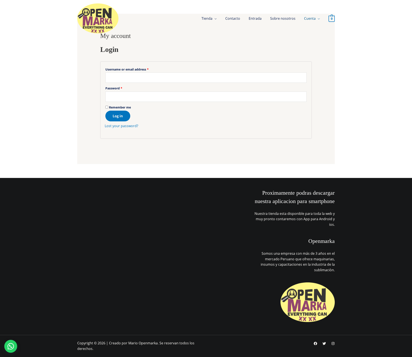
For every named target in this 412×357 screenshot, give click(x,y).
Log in (118, 116)
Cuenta (310, 18)
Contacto (232, 18)
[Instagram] (333, 343)
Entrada (255, 18)
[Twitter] (324, 343)
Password (113, 88)
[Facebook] (315, 343)
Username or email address (127, 69)
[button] (10, 346)
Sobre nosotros (282, 18)
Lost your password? (121, 126)
